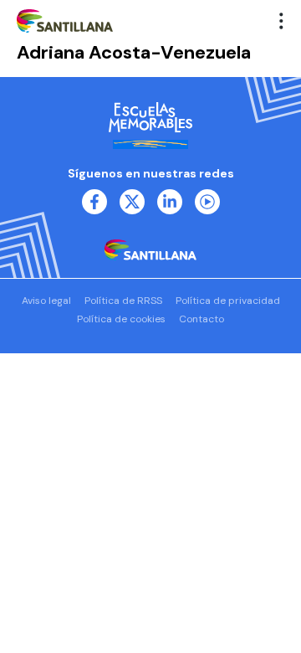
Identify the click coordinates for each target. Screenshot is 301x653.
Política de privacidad (228, 300)
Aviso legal (46, 300)
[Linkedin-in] (169, 201)
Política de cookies (121, 319)
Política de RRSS (123, 300)
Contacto (201, 319)
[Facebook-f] (94, 201)
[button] (281, 21)
